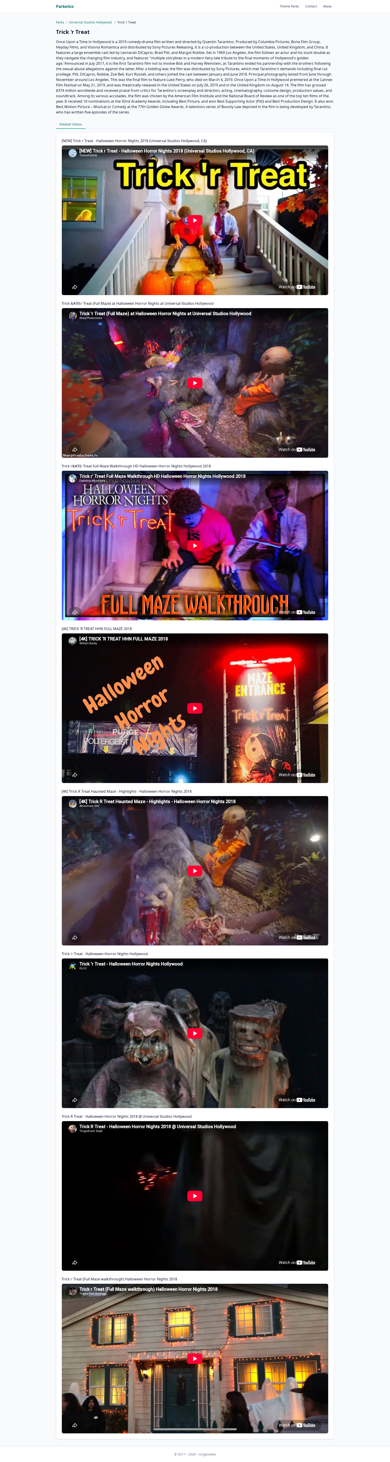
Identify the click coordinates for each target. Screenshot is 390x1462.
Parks (60, 22)
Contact (311, 6)
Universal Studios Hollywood (91, 22)
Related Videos (71, 124)
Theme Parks (289, 6)
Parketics (65, 6)
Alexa (327, 6)
